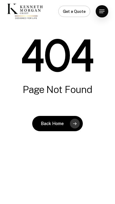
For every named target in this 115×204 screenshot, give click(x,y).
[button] (102, 11)
